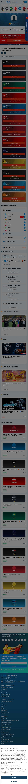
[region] (14, 764)
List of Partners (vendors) (6, 774)
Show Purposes (14, 781)
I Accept (14, 777)
